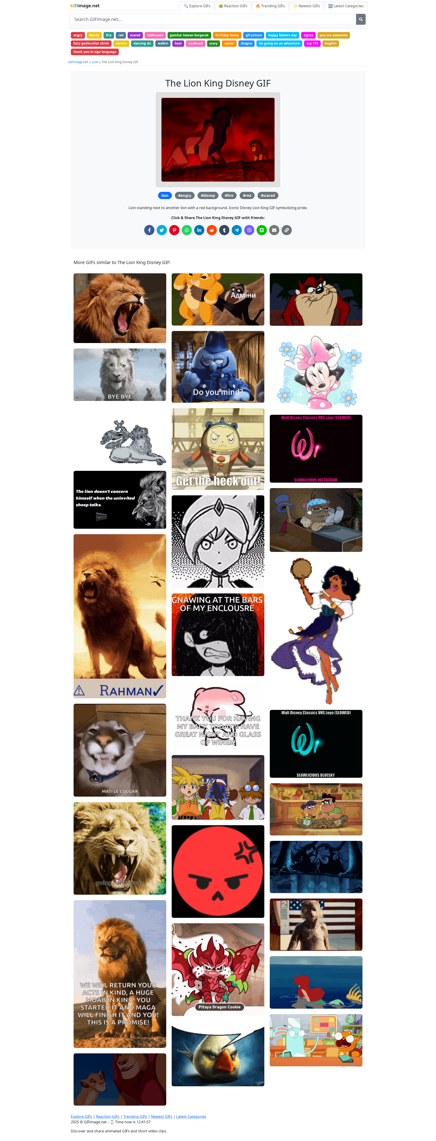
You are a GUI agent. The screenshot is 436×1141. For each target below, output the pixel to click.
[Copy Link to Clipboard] (287, 230)
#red (247, 195)
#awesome (282, 945)
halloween (155, 35)
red (121, 35)
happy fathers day (282, 35)
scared (135, 35)
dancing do (142, 43)
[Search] (361, 19)
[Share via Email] (274, 230)
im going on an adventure (279, 43)
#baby (278, 938)
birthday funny (227, 35)
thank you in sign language (94, 51)
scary (213, 43)
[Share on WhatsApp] (187, 230)
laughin (331, 43)
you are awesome (333, 35)
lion (164, 195)
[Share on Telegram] (237, 230)
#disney (208, 195)
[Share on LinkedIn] (199, 230)
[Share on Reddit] (212, 230)
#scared (268, 195)
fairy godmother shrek (91, 43)
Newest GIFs (161, 1116)
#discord (182, 1081)
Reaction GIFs (107, 1116)
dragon (246, 43)
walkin (163, 43)
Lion (95, 62)
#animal (84, 1042)
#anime (181, 484)
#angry (184, 195)
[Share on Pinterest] (174, 230)
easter (229, 43)
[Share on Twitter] (162, 230)
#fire (229, 195)
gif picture (254, 35)
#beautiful (281, 1003)
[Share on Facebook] (149, 230)
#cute (180, 912)
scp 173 (312, 43)
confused (195, 43)
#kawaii (181, 905)
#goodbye (281, 995)
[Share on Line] (262, 230)
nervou (121, 43)
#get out (182, 469)
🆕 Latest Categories (346, 5)
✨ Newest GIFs (306, 5)
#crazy (279, 930)
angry (77, 35)
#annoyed (183, 397)
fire (108, 35)
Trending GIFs (135, 1116)
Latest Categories (191, 1116)
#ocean (279, 988)
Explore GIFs (81, 1116)
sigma (308, 35)
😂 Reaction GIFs (233, 5)
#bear (180, 477)
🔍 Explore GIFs (197, 5)
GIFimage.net (78, 62)
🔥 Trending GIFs (270, 5)
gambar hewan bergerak (189, 35)
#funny (181, 390)
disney (94, 35)
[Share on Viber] (249, 230)
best (178, 43)
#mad (180, 897)
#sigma (83, 523)
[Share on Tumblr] (224, 230)
